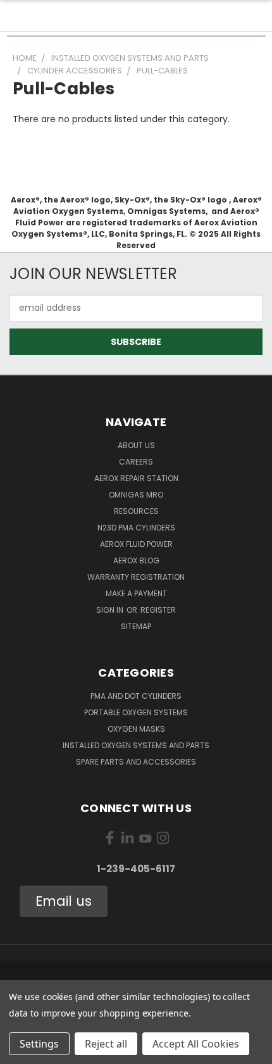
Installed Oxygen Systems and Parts (136, 745)
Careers (136, 461)
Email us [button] (63, 901)
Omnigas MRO (136, 494)
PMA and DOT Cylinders (136, 696)
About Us (136, 445)
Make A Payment (136, 593)
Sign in (110, 609)
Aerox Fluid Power (136, 544)
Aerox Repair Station (136, 478)
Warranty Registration (136, 577)
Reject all (106, 1044)
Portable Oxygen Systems (136, 712)
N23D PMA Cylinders (136, 527)
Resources (136, 511)
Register (158, 609)
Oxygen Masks (136, 728)
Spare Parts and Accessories (136, 761)
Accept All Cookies (195, 1044)
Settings (39, 1044)
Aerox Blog (136, 560)
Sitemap (136, 626)
